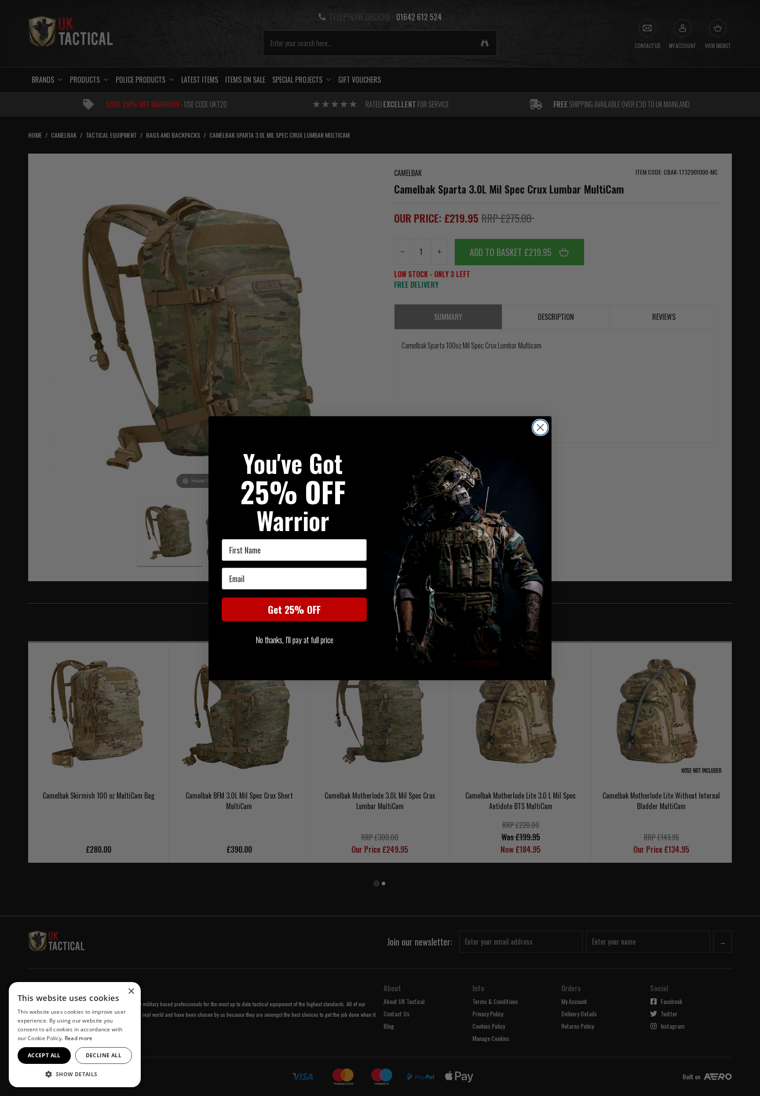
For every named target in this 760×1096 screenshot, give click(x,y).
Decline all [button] (103, 1055)
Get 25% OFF (294, 609)
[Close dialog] (540, 427)
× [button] (131, 991)
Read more (79, 1038)
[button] (75, 1074)
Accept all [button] (44, 1055)
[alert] (75, 1034)
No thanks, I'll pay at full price (294, 639)
